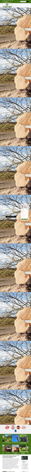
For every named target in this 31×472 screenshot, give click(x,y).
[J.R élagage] (7, 5)
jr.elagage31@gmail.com (6, 2)
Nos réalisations (11, 216)
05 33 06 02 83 (6, 0)
